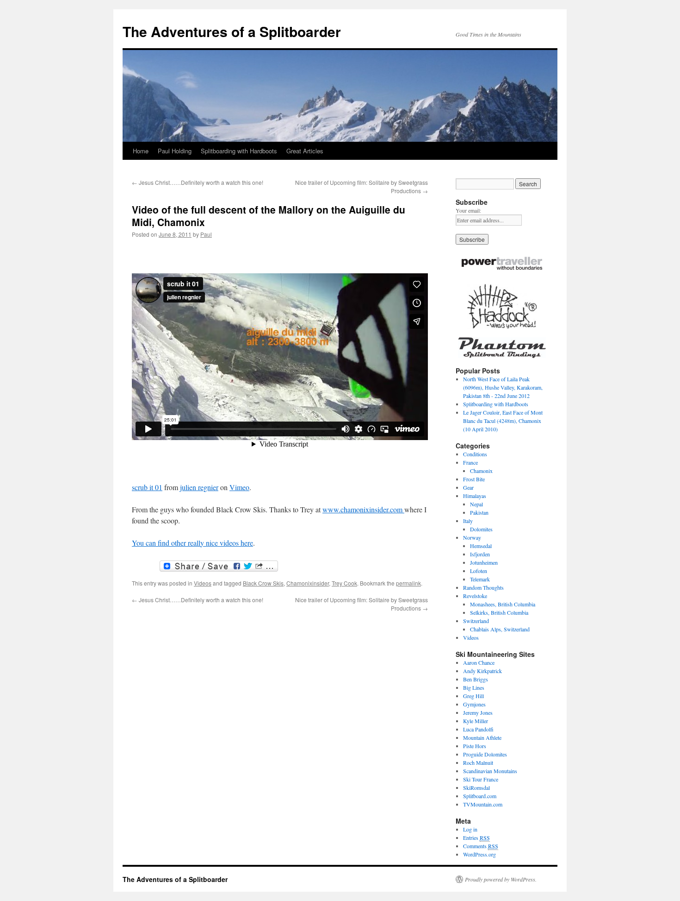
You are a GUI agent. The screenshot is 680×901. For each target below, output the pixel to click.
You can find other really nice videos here (192, 543)
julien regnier (199, 487)
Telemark (480, 579)
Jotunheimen (484, 562)
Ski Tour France (480, 779)
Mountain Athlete (482, 737)
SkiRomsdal (476, 787)
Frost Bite (474, 479)
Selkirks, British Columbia (499, 612)
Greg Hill (473, 695)
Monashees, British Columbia (502, 604)
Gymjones (474, 704)
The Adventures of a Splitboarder (232, 31)
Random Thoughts (483, 587)
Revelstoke (475, 595)
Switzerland (476, 620)
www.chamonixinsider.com (363, 509)
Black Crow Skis (263, 583)
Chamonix (481, 470)
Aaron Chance (479, 662)
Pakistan (479, 512)
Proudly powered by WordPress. (501, 879)
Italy (468, 520)
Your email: (468, 210)
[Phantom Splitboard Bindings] (502, 347)
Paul (206, 234)
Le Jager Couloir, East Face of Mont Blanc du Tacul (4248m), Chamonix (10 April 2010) (503, 421)
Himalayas (474, 495)
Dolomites (481, 529)
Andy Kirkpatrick (482, 670)
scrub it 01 (147, 487)
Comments (480, 846)
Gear (468, 487)
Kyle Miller (475, 721)
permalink (408, 583)
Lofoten (478, 570)
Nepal (476, 504)
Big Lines (473, 687)
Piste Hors (474, 746)
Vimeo (239, 487)
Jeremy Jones (478, 712)
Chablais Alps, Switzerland (500, 629)
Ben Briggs (475, 679)
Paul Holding (175, 150)
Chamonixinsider (307, 583)
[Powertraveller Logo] (502, 264)
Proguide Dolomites (485, 754)
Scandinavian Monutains (490, 771)
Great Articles (304, 150)
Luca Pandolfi (478, 729)
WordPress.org (479, 854)
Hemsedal (481, 545)
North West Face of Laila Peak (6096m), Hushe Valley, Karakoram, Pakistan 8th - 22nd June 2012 (503, 387)
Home (140, 150)
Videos (202, 583)
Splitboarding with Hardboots (239, 150)
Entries (476, 837)
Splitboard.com (479, 796)
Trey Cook (344, 583)
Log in (470, 829)
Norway (472, 537)
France (470, 462)
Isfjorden (480, 554)
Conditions (475, 454)
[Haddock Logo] (502, 306)
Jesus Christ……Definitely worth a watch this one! (197, 182)
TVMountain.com (482, 804)
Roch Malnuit (478, 762)
